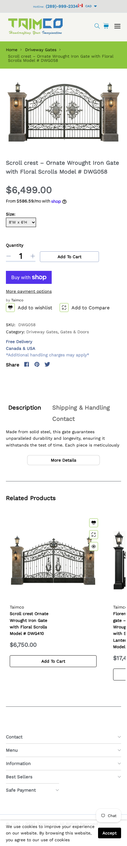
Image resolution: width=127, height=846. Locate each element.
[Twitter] (47, 364)
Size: (10, 214)
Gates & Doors (74, 331)
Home (11, 49)
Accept (109, 833)
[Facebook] (27, 364)
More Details (63, 460)
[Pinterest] (37, 364)
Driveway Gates (40, 49)
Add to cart (70, 256)
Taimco (17, 300)
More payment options (29, 291)
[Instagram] (58, 364)
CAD (87, 6)
